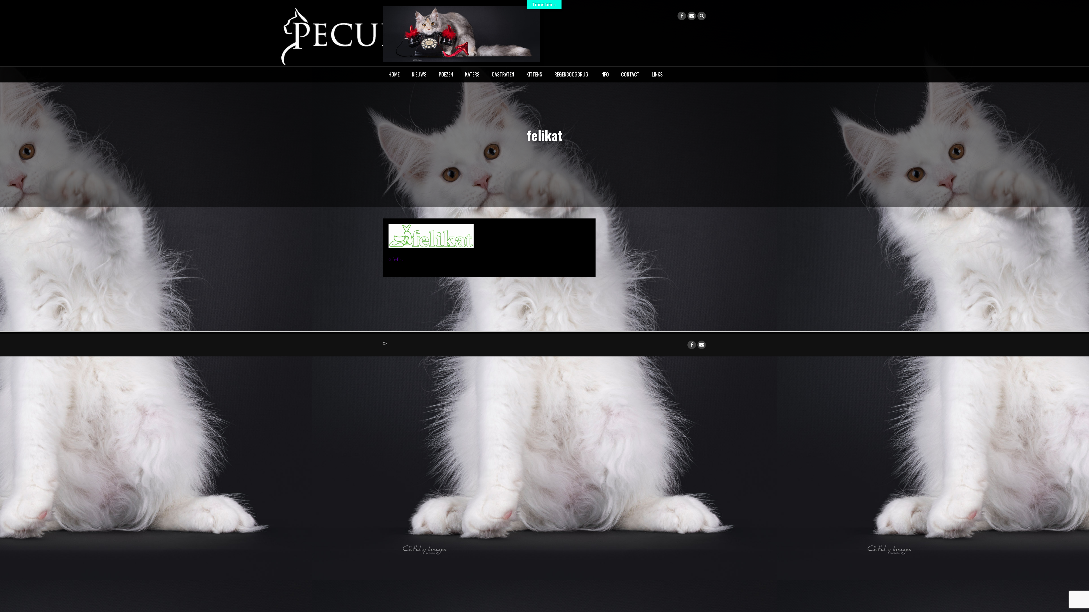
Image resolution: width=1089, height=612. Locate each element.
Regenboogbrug (571, 74)
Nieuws (419, 74)
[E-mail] (691, 16)
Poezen (446, 74)
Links (657, 74)
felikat (399, 259)
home (394, 74)
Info (604, 74)
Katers (472, 74)
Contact (630, 74)
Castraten (503, 74)
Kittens (534, 74)
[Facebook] (682, 16)
